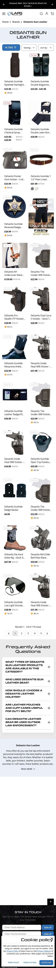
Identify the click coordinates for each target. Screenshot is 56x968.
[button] (32, 188)
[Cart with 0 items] (52, 13)
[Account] (46, 14)
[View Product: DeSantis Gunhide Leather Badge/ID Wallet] (14, 394)
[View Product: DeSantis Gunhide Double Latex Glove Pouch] (41, 112)
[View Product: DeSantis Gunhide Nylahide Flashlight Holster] (14, 65)
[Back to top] (50, 902)
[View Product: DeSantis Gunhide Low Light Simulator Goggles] (14, 585)
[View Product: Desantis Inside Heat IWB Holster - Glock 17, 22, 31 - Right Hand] (41, 585)
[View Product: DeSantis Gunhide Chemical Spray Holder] (14, 112)
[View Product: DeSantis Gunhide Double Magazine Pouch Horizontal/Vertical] (41, 65)
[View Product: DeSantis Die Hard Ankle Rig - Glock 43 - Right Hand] (14, 538)
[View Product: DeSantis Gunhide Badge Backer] (14, 490)
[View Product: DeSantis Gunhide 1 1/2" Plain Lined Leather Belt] (41, 159)
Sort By (43, 48)
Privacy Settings (44, 951)
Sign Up (48, 927)
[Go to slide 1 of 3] (52, 4)
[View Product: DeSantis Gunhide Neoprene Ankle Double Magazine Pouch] (14, 346)
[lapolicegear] (15, 14)
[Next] (47, 633)
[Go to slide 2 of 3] (4, 4)
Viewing (27, 47)
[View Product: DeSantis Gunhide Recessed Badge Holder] (14, 207)
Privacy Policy (12, 951)
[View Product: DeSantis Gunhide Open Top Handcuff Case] (41, 442)
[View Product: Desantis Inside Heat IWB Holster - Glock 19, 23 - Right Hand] (14, 442)
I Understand (46, 963)
